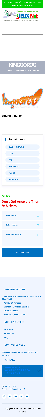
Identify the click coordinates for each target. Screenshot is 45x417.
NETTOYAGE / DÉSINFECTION (15, 315)
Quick (11, 153)
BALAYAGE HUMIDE (11, 311)
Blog (6, 51)
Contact (8, 57)
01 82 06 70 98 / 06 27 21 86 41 (17, 371)
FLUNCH (12, 173)
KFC (10, 160)
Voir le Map (10, 360)
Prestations (10, 38)
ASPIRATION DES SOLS (12, 303)
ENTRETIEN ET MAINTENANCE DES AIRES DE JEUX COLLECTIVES (21, 298)
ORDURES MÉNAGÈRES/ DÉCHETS (16, 307)
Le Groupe (8, 31)
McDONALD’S (14, 166)
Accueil (7, 24)
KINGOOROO (13, 179)
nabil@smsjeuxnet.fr (14, 389)
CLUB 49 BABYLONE (16, 147)
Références (9, 44)
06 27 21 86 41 (9, 386)
